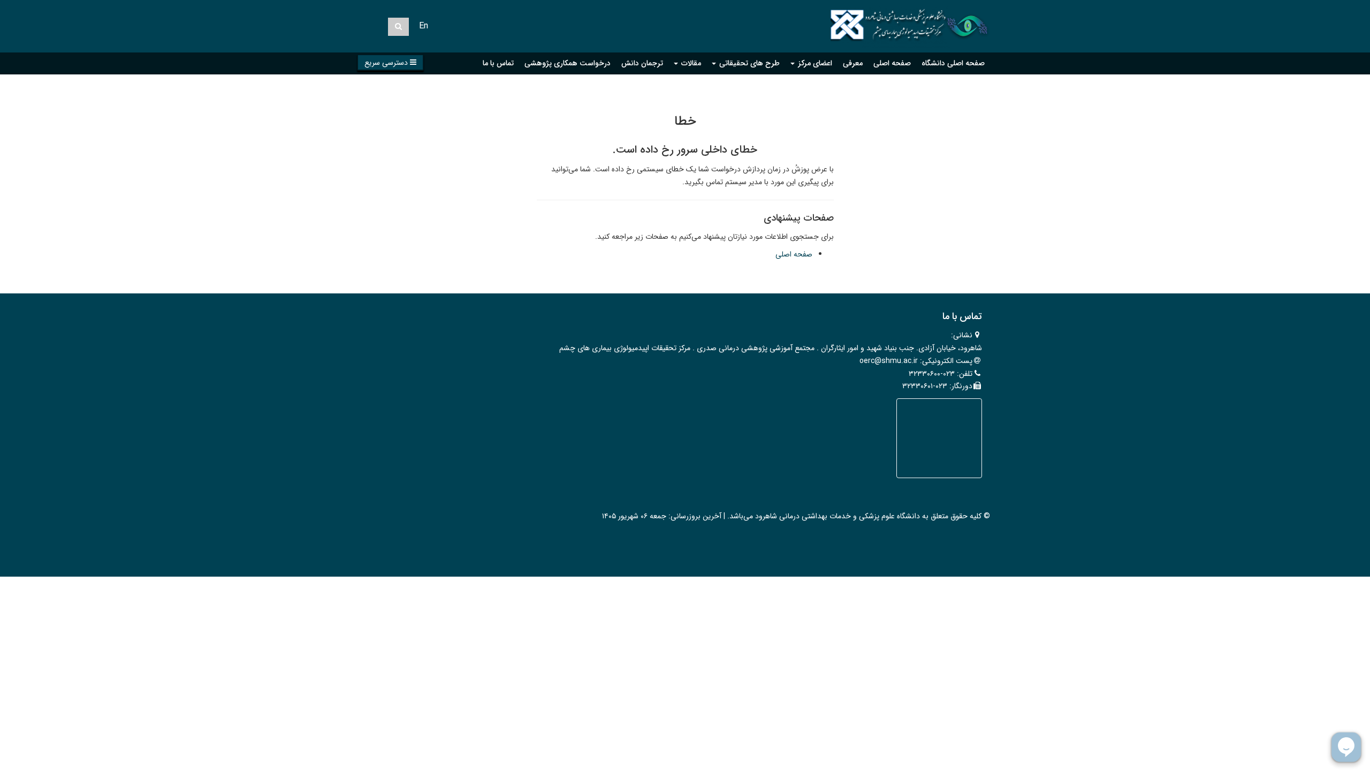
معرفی (853, 63)
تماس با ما (498, 63)
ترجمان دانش (642, 63)
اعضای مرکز (814, 63)
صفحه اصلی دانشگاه (953, 63)
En (423, 26)
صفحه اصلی (892, 63)
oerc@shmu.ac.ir (888, 361)
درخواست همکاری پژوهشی (567, 63)
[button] (390, 62)
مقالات (690, 63)
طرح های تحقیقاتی (748, 63)
